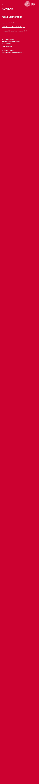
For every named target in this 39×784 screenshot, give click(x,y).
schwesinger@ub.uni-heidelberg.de (11, 52)
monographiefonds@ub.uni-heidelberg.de (13, 31)
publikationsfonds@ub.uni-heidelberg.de (13, 27)
